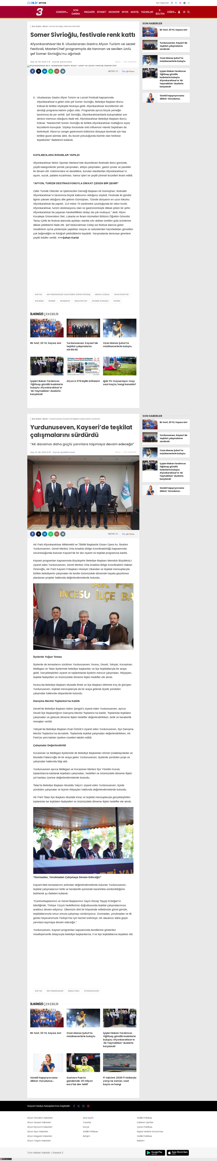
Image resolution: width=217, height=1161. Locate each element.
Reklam (141, 1140)
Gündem (61, 11)
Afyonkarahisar (55, 991)
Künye (86, 1126)
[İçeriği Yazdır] (62, 71)
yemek (117, 301)
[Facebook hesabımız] (172, 2)
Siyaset (101, 11)
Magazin (89, 11)
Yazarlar (147, 11)
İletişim (86, 1136)
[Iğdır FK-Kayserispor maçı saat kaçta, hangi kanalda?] (119, 367)
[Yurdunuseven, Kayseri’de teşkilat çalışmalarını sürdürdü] (83, 329)
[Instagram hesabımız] (180, 2)
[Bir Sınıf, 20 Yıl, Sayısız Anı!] (47, 329)
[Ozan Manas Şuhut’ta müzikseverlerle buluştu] (119, 329)
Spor (125, 11)
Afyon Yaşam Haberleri (39, 1140)
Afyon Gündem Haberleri (40, 1117)
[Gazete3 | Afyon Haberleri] (39, 15)
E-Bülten (160, 12)
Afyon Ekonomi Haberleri (39, 1126)
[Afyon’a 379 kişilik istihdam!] (83, 367)
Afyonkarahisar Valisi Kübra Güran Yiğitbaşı (69, 294)
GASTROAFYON (122, 294)
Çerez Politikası (144, 1126)
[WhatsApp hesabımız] (189, 2)
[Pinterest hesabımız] (184, 2)
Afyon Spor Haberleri (37, 1131)
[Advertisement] (83, 268)
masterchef (81, 301)
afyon (39, 294)
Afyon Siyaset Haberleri (39, 1122)
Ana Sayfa (88, 1117)
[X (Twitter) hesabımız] (176, 2)
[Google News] (128, 71)
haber (52, 301)
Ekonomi (114, 11)
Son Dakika (76, 12)
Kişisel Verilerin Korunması (150, 1131)
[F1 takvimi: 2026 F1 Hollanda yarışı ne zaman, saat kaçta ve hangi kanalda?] (119, 1063)
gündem (40, 301)
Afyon (118, 61)
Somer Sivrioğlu (101, 301)
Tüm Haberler (129, 61)
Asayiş (135, 11)
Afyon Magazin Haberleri (39, 1136)
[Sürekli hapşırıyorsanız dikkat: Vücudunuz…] (150, 101)
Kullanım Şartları (145, 1122)
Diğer (170, 11)
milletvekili (74, 991)
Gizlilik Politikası (90, 1131)
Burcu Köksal (103, 294)
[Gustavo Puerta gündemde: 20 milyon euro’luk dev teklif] (83, 1063)
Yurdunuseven (92, 991)
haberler (65, 301)
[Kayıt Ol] (179, 12)
